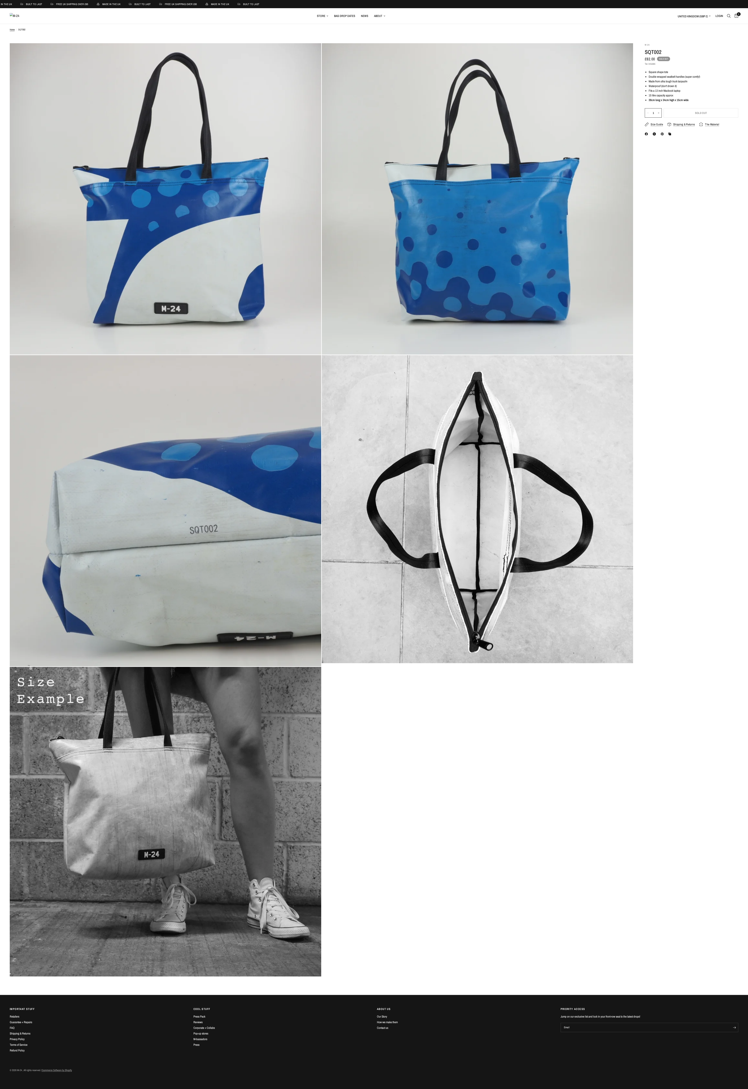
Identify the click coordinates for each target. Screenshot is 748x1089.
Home (12, 29)
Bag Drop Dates (344, 16)
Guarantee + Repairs (21, 1022)
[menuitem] (322, 16)
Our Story (382, 1016)
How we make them (387, 1022)
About (378, 16)
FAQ (12, 1028)
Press (196, 1045)
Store (321, 16)
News (364, 16)
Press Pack (199, 1016)
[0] (735, 16)
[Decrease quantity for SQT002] (648, 112)
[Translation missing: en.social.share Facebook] (647, 134)
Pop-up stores (200, 1033)
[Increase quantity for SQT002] (659, 112)
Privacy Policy (17, 1039)
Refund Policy (17, 1050)
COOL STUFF (201, 1009)
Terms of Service (18, 1045)
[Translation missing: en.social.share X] (655, 134)
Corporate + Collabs (204, 1028)
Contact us (382, 1028)
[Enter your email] (734, 1027)
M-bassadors (200, 1039)
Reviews (198, 1022)
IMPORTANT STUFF (22, 1009)
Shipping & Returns (20, 1033)
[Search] (729, 16)
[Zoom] (313, 51)
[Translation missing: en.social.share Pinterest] (663, 134)
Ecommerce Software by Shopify (56, 1070)
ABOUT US (384, 1009)
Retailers (14, 1016)
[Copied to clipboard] (670, 134)
